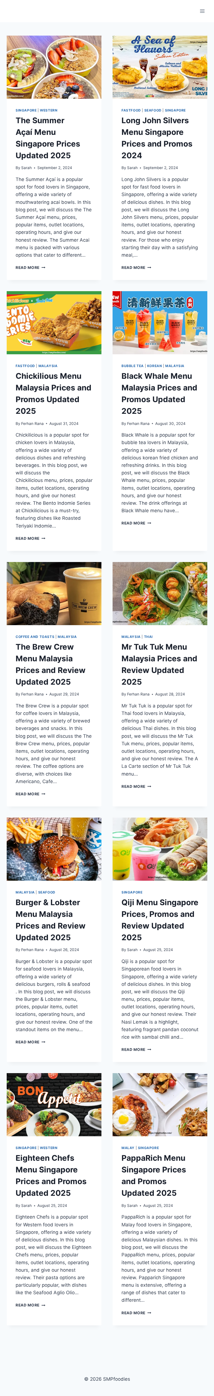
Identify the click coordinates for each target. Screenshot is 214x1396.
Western (48, 110)
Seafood (153, 110)
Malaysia (48, 366)
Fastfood (131, 110)
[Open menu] (202, 11)
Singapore (26, 110)
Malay (128, 1148)
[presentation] (54, 67)
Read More (30, 267)
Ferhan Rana (32, 423)
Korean (154, 366)
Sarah (26, 167)
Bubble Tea (132, 366)
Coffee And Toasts (35, 637)
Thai (148, 637)
